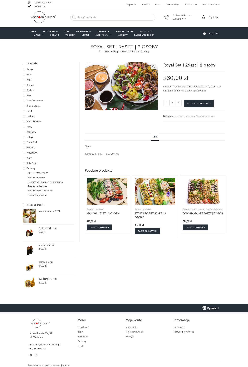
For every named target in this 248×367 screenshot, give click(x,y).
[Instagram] (36, 355)
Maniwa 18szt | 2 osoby (103, 213)
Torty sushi (32, 142)
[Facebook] (31, 355)
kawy (29, 126)
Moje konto (131, 4)
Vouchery (31, 132)
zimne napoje (33, 105)
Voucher (70, 35)
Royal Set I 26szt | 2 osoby (135, 51)
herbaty (30, 116)
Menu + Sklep (173, 4)
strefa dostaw (33, 121)
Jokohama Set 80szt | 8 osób (203, 213)
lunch (33, 31)
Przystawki (49, 31)
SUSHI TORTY (101, 35)
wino (29, 79)
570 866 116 (40, 348)
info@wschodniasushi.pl (47, 344)
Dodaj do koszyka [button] (99, 227)
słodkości (145, 31)
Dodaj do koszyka (198, 103)
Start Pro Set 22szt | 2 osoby (150, 215)
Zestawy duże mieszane (193, 209)
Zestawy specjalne (205, 116)
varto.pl (65, 365)
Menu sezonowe (124, 31)
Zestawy (101, 31)
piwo (28, 74)
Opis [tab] (155, 136)
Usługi (85, 35)
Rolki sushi (82, 31)
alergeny (123, 35)
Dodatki (54, 35)
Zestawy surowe (36, 177)
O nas (158, 4)
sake (29, 95)
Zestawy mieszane (184, 116)
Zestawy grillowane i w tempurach (45, 182)
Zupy (66, 31)
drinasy (30, 85)
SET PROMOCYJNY (38, 173)
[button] (153, 66)
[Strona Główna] (100, 51)
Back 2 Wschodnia (211, 4)
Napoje (36, 35)
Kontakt (145, 4)
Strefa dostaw (191, 4)
